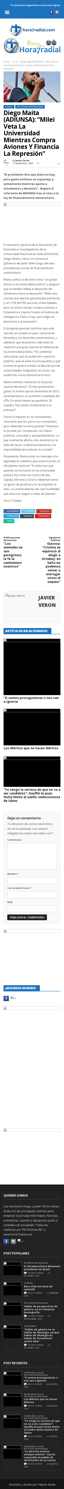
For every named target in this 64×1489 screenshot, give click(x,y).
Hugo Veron (35, 1293)
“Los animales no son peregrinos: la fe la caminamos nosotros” (13, 552)
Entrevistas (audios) (36, 1263)
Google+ (45, 511)
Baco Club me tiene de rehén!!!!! (38, 1288)
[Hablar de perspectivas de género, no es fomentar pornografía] (12, 1308)
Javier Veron (22, 160)
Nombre (13, 873)
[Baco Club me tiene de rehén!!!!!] (12, 1288)
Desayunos (30, 1326)
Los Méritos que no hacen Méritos (31, 748)
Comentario (14, 839)
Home (7, 61)
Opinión (28, 1283)
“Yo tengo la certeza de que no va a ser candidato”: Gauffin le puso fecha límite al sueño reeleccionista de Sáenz (32, 795)
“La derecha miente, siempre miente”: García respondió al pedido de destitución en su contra (40, 1456)
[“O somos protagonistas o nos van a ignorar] (32, 667)
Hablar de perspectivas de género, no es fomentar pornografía (41, 1309)
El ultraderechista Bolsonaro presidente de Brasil (42, 1268)
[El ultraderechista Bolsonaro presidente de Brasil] (12, 1268)
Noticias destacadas (30, 107)
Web (10, 902)
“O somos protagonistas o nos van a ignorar (36, 5)
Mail (10, 521)
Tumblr (28, 516)
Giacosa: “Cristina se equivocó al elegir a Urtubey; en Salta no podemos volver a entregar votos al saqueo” (51, 560)
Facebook (13, 511)
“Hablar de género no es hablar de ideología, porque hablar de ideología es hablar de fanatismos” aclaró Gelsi (41, 1335)
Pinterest (44, 516)
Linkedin (12, 516)
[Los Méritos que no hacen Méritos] (32, 727)
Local (15, 61)
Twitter (29, 511)
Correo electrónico (19, 888)
